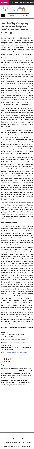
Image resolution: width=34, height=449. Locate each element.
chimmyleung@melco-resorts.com (16, 352)
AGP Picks (4, 2)
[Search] (23, 15)
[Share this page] (31, 15)
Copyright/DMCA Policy (11, 446)
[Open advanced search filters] (27, 15)
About (9, 439)
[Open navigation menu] (3, 15)
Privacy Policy (25, 446)
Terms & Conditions (25, 442)
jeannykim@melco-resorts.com (15, 339)
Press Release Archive (20, 439)
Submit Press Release (10, 442)
